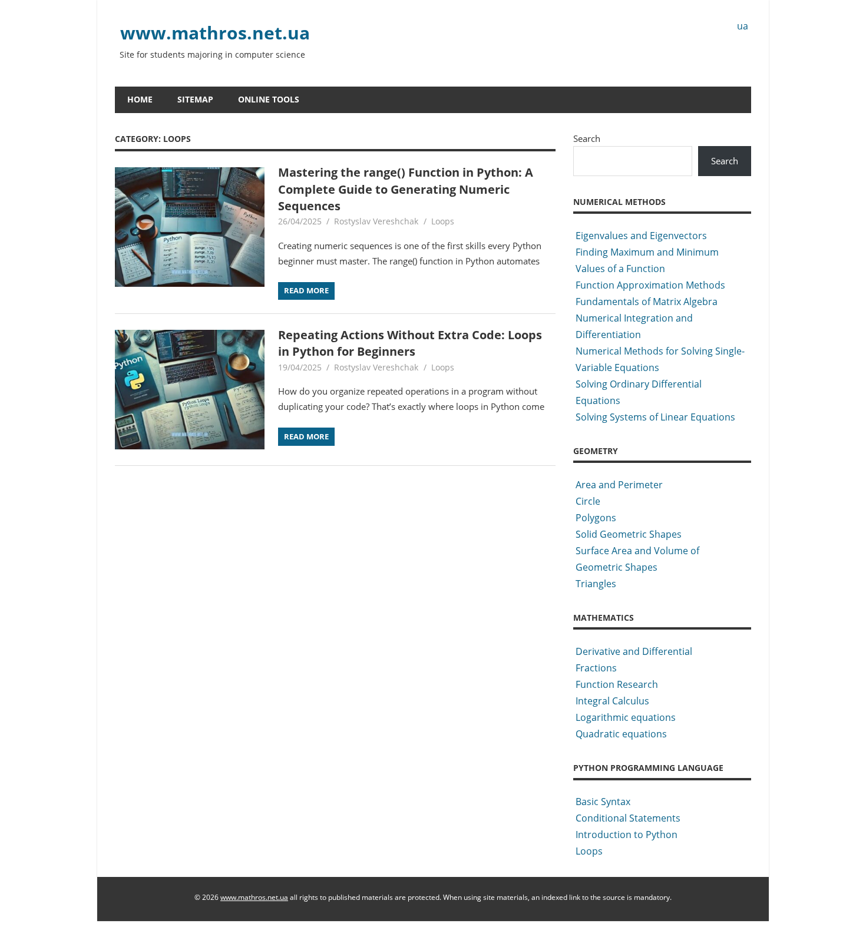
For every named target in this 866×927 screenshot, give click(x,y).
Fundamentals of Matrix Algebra (647, 301)
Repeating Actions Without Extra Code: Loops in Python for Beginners (410, 343)
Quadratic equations (621, 733)
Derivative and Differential (634, 651)
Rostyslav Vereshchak (376, 221)
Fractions (596, 667)
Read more (306, 290)
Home (140, 99)
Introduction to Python (626, 834)
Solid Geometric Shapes (629, 534)
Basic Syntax (603, 801)
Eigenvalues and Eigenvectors (641, 235)
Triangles (596, 583)
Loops (442, 221)
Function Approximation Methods (650, 285)
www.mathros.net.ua (215, 33)
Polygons (596, 517)
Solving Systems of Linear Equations (655, 416)
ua (742, 25)
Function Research (617, 684)
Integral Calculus (612, 700)
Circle (588, 501)
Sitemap (195, 99)
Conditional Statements (628, 818)
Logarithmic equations (626, 717)
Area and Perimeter (619, 484)
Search (586, 138)
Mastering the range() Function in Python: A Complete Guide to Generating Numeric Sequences (405, 189)
